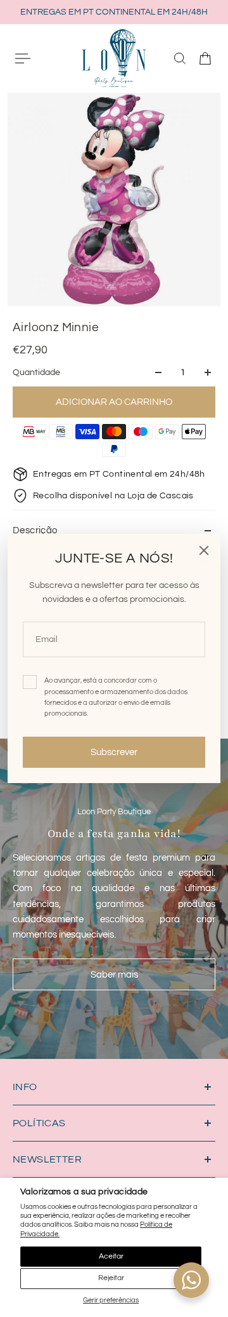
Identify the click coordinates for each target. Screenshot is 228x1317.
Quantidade (36, 372)
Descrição (35, 530)
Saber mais (114, 974)
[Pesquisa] (180, 58)
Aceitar (111, 1256)
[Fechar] (204, 550)
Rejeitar (111, 1278)
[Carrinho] (205, 58)
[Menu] (22, 58)
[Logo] (114, 58)
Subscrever (114, 752)
